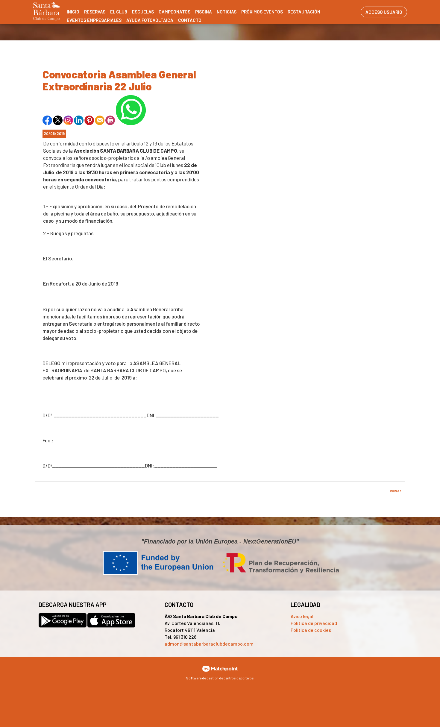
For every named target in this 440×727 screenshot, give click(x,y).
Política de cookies (311, 630)
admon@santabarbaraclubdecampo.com (209, 643)
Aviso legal (302, 616)
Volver (395, 490)
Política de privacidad (314, 623)
